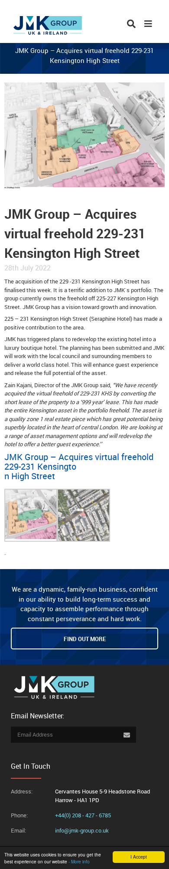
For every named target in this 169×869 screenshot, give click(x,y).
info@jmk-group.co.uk (82, 830)
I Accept (138, 856)
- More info (79, 861)
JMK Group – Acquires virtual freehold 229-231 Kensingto (78, 461)
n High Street (29, 476)
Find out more (85, 639)
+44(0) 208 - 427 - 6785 (83, 815)
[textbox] (84, 466)
